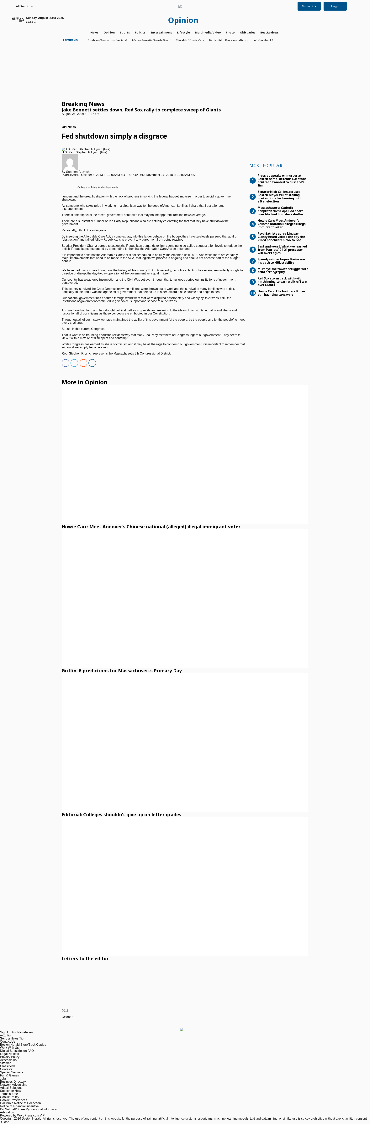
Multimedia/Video (208, 32)
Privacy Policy (9, 1057)
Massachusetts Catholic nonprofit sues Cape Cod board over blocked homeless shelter (280, 211)
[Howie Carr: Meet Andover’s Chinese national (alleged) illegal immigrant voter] (185, 454)
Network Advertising (13, 1084)
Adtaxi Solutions (11, 1087)
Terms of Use (9, 1094)
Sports (125, 32)
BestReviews (269, 32)
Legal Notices (9, 1053)
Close (5, 1122)
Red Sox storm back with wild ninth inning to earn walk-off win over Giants (282, 281)
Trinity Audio (97, 187)
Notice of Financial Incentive (19, 1106)
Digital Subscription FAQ (17, 1050)
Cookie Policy (9, 1097)
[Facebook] (64, 363)
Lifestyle (183, 32)
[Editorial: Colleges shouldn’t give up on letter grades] (185, 742)
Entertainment (161, 32)
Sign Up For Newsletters (17, 1032)
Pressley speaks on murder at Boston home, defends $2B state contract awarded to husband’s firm (282, 180)
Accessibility (8, 1060)
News (94, 32)
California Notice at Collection (20, 1103)
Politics (140, 32)
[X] (73, 363)
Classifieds (7, 1066)
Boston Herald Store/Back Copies (23, 1044)
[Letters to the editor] (185, 886)
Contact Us (7, 1041)
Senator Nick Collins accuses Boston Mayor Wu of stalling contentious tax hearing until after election (279, 196)
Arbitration (7, 1112)
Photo (230, 32)
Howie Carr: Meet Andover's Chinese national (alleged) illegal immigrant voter (282, 223)
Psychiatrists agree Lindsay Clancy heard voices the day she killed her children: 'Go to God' (281, 236)
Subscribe (309, 6)
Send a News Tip (12, 1038)
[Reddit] (82, 363)
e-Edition (6, 1035)
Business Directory (13, 1081)
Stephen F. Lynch (78, 171)
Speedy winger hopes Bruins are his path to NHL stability (281, 260)
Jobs (3, 1078)
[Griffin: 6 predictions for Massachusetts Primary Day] (185, 598)
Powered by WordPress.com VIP (22, 1115)
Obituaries (247, 32)
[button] (22, 6)
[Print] (91, 363)
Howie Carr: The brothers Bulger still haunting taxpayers (281, 292)
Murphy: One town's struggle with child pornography (283, 270)
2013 (65, 1010)
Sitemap (5, 1063)
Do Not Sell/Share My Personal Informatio (28, 1109)
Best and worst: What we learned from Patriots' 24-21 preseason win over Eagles (282, 249)
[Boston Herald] (183, 6)
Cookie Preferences (13, 1100)
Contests (6, 1069)
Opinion (183, 20)
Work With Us (9, 1047)
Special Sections (11, 1072)
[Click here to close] (141, 117)
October (67, 1017)
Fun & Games (9, 1075)
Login (335, 6)
